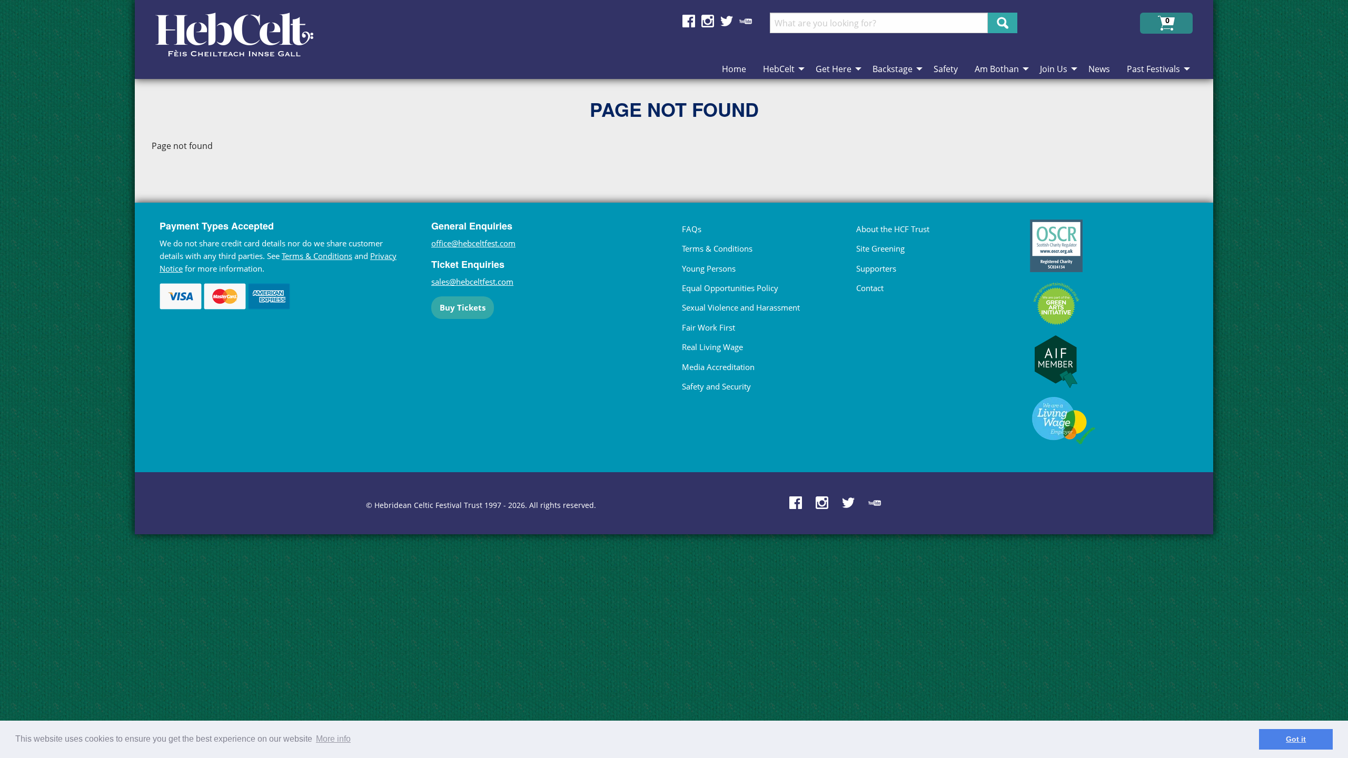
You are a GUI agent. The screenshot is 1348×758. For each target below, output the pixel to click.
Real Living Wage (712, 347)
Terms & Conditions (317, 256)
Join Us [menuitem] (1053, 69)
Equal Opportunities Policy (730, 288)
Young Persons (709, 268)
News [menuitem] (1099, 69)
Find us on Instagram (707, 21)
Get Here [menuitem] (833, 69)
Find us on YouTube (745, 21)
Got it (1296, 739)
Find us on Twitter (726, 21)
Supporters (876, 268)
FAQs (691, 229)
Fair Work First (708, 327)
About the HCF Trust (892, 229)
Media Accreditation (718, 367)
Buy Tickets (462, 307)
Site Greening (880, 248)
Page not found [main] (182, 146)
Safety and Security (716, 386)
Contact (870, 288)
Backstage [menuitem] (893, 69)
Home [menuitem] (734, 69)
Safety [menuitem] (946, 69)
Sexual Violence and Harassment (741, 307)
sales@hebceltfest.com (472, 281)
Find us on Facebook (688, 21)
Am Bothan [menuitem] (997, 69)
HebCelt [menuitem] (779, 69)
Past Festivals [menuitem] (1153, 69)
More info (333, 738)
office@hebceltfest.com (473, 243)
